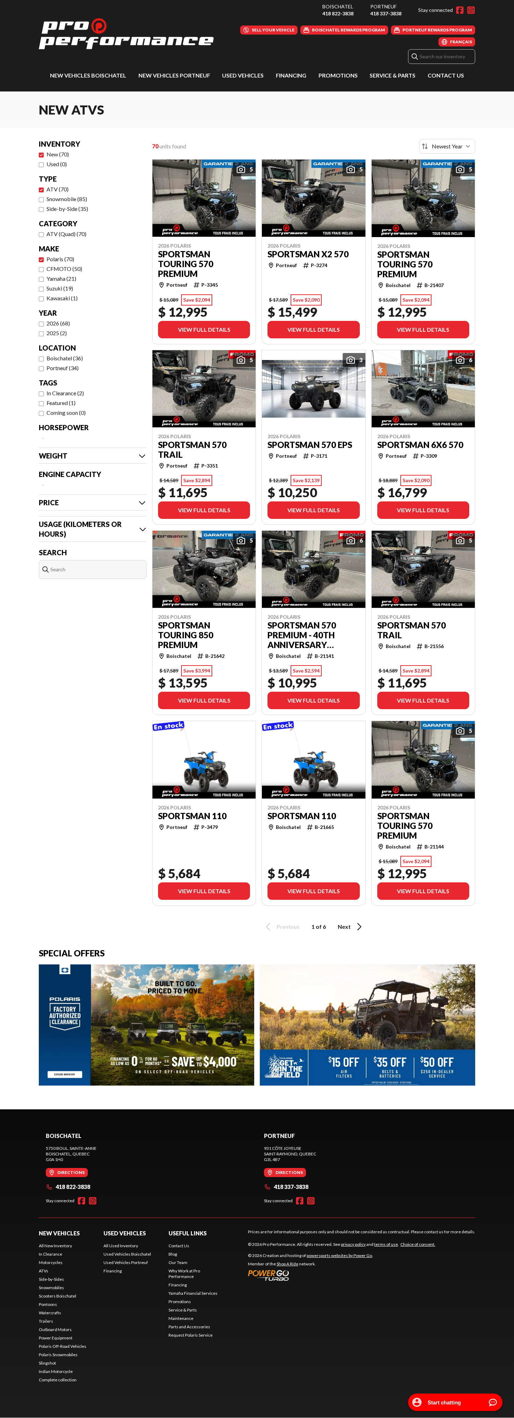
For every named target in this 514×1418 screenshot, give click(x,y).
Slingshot (47, 1363)
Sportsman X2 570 (308, 254)
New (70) (58, 154)
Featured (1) (61, 402)
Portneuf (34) (63, 368)
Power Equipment (55, 1337)
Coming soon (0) (66, 412)
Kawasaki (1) (62, 298)
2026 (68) (58, 323)
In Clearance (50, 1254)
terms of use (386, 1244)
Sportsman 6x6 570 (420, 445)
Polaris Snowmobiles (58, 1354)
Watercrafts (50, 1312)
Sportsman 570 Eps (309, 445)
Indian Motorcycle (56, 1371)
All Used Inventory (120, 1245)
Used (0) (57, 164)
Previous (288, 926)
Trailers (46, 1321)
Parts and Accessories (189, 1326)
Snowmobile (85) (67, 199)
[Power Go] (310, 1275)
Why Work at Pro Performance (184, 1273)
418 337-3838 (385, 13)
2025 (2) (57, 333)
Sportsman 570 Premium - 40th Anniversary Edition (301, 635)
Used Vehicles (243, 75)
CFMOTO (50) (64, 268)
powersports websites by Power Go (339, 1255)
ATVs (43, 1270)
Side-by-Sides (51, 1279)
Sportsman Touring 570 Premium (185, 264)
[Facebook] (460, 10)
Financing (291, 75)
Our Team (178, 1262)
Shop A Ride (287, 1263)
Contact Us (446, 75)
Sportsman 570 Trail (192, 450)
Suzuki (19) (60, 288)
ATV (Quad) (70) (66, 233)
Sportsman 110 (192, 816)
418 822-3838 (338, 13)
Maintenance (181, 1318)
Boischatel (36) (65, 358)
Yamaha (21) (61, 278)
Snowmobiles (51, 1287)
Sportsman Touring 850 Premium (185, 635)
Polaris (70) (60, 259)
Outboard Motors (55, 1329)
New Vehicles (59, 1233)
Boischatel (337, 6)
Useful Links (188, 1233)
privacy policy (353, 1244)
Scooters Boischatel (57, 1296)
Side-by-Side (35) (67, 208)
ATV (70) (58, 189)
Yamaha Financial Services (193, 1293)
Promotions (338, 75)
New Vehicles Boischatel (88, 75)
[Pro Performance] (126, 33)
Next (344, 926)
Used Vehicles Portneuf (125, 1262)
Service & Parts (392, 75)
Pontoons (48, 1304)
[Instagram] (471, 10)
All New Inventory (55, 1245)
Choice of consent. (417, 1244)
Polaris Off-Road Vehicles (62, 1346)
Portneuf (383, 6)
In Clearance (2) (65, 393)
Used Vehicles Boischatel (127, 1254)
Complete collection (58, 1379)
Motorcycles (51, 1262)
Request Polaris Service (191, 1335)
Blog (173, 1254)
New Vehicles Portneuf (174, 75)
